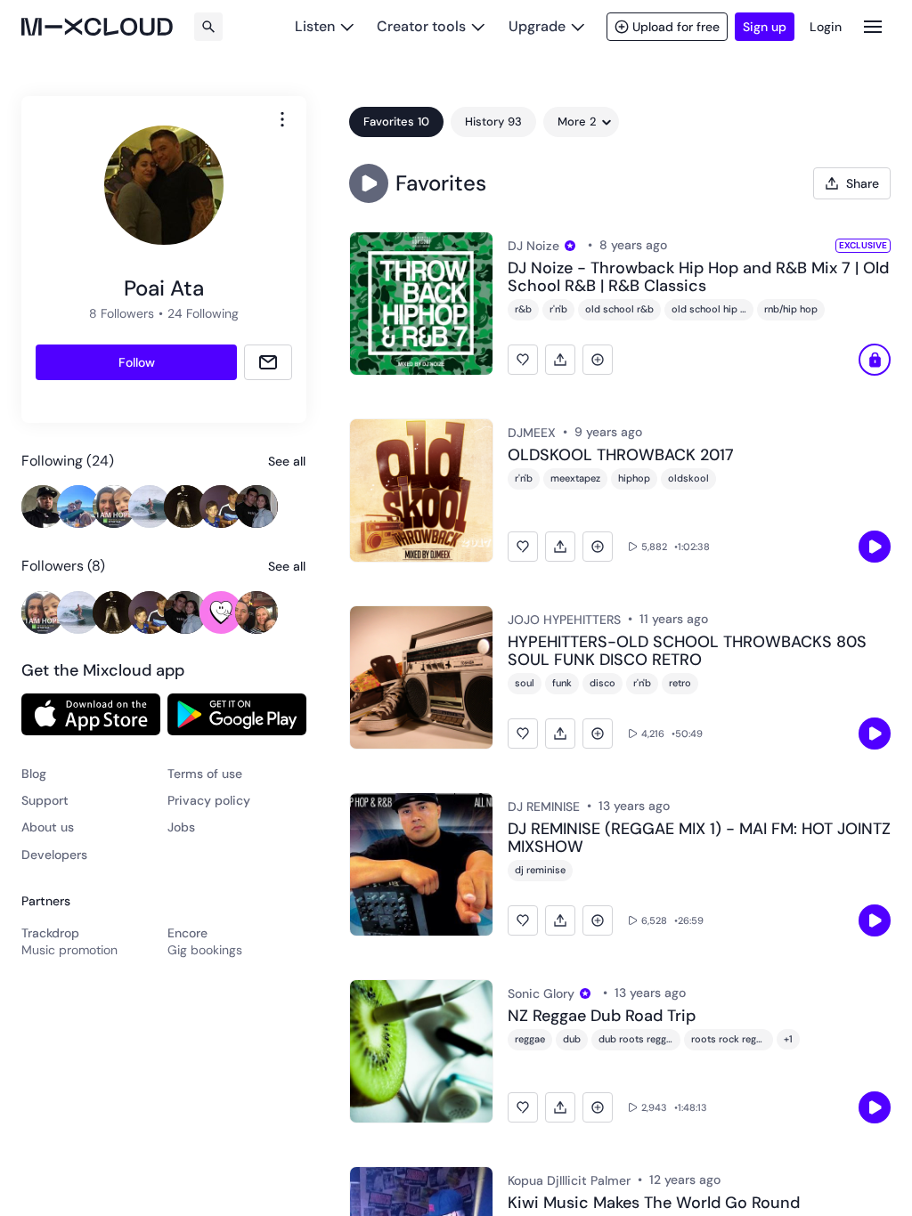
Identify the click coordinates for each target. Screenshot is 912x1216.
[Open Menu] (873, 26)
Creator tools (421, 26)
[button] (368, 183)
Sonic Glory (541, 993)
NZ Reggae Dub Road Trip (602, 1016)
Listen (315, 26)
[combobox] (282, 119)
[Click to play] (875, 360)
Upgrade (537, 26)
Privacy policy (208, 800)
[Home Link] (97, 27)
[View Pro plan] (570, 245)
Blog (33, 774)
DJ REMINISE (544, 807)
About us (47, 827)
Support (45, 800)
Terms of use (204, 774)
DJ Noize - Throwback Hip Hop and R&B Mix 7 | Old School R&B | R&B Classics (698, 278)
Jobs (181, 827)
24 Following (203, 313)
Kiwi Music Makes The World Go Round (654, 1203)
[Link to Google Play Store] (236, 713)
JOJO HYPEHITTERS (564, 620)
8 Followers (121, 313)
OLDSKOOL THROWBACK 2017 (621, 456)
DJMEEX (532, 433)
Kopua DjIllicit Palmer (569, 1180)
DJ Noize (533, 246)
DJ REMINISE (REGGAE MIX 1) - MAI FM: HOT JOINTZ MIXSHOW (699, 838)
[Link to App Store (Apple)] (90, 713)
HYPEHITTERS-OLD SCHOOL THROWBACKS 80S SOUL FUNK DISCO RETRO (687, 651)
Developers (54, 855)
